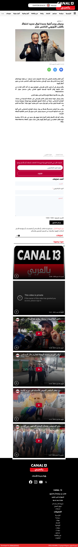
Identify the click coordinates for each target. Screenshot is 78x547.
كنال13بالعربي (48, 154)
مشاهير (59, 21)
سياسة (61, 13)
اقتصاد (48, 13)
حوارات (58, 527)
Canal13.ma (59, 154)
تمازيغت (57, 537)
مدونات (57, 508)
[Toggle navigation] (75, 13)
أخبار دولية (16, 13)
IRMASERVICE (14, 545)
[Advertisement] (39, 137)
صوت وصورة (59, 241)
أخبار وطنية (25, 13)
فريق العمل (58, 506)
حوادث (58, 530)
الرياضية (57, 525)
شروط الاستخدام (57, 503)
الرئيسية (68, 13)
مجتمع (55, 13)
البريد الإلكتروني (58, 188)
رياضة (42, 13)
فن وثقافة (34, 13)
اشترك (40, 173)
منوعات (8, 13)
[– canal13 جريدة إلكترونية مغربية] (65, 5)
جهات (58, 520)
